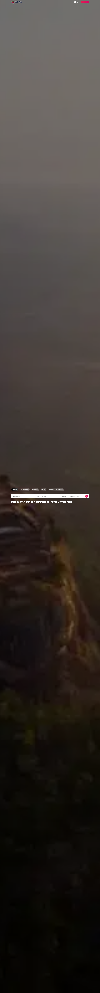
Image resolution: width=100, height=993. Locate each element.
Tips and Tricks (37, 2)
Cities (30, 2)
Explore (26, 2)
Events (43, 2)
